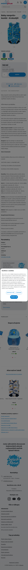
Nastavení (18, 292)
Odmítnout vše (10, 292)
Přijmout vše (14, 297)
